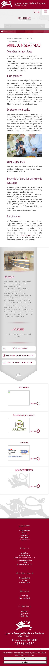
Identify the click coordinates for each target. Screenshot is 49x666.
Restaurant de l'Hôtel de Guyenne (19, 355)
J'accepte (25, 658)
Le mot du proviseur (24, 530)
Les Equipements (24, 538)
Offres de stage (24, 596)
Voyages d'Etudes (24, 614)
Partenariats (24, 611)
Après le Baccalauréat (24, 555)
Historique (24, 533)
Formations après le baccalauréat (23, 39)
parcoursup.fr (27, 235)
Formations (24, 548)
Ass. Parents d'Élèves (24, 583)
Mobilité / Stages (24, 616)
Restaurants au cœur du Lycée (19, 362)
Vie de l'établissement (24, 573)
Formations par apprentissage (24, 560)
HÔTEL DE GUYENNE (20, 348)
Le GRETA (24, 562)
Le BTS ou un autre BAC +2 (24, 565)
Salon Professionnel (24, 598)
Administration (25, 535)
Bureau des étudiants (24, 578)
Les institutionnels (24, 540)
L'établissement (24, 525)
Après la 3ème (24, 553)
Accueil (9, 39)
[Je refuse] (46, 658)
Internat (24, 580)
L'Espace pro (24, 590)
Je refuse (25, 662)
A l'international (24, 606)
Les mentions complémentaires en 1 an (24, 558)
